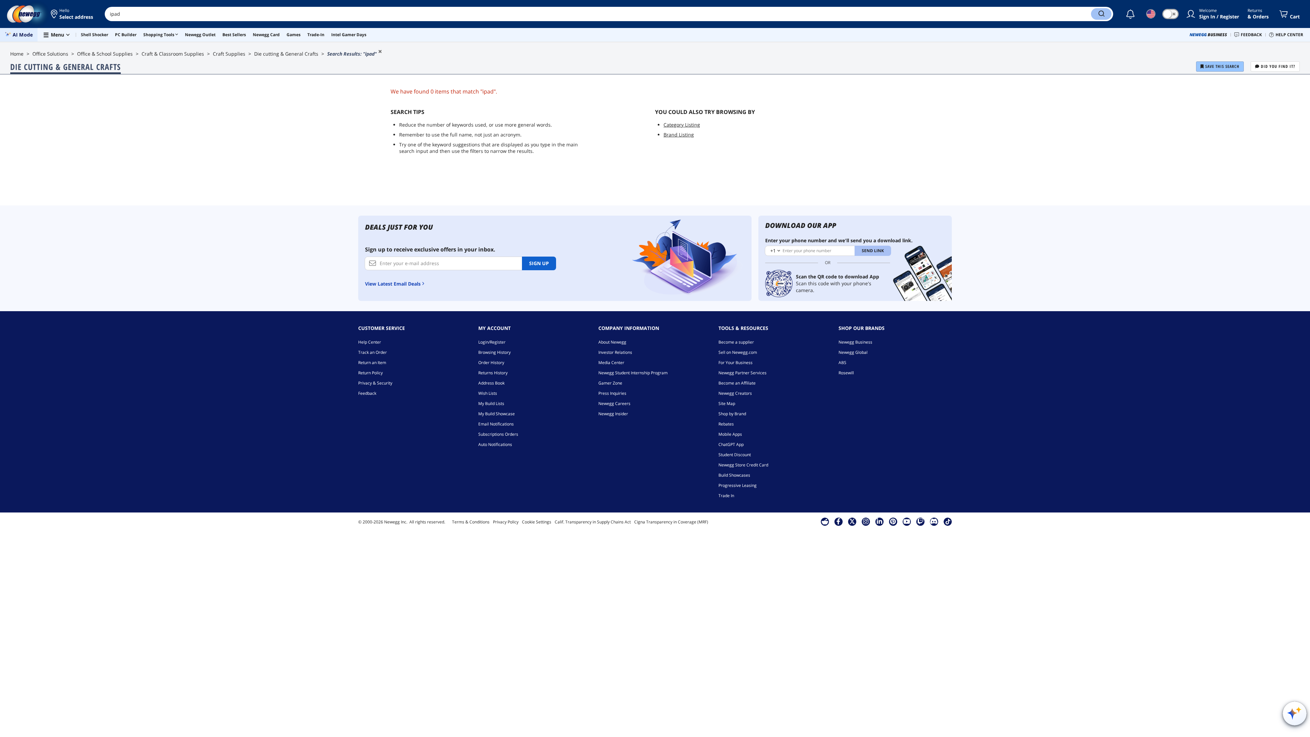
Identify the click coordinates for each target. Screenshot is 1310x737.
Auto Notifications (495, 444)
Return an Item (372, 362)
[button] (72, 14)
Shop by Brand (732, 414)
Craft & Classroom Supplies (173, 53)
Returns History (493, 373)
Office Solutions (50, 53)
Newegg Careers (614, 403)
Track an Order (372, 352)
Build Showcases (734, 475)
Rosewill (846, 373)
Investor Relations (615, 352)
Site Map (726, 403)
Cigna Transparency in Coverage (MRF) (671, 522)
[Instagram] (866, 521)
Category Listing (682, 124)
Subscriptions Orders (498, 434)
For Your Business (735, 362)
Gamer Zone (610, 383)
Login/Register (492, 342)
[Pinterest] (893, 521)
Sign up (539, 263)
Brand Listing (679, 134)
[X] (852, 521)
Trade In (726, 495)
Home (17, 53)
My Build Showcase (496, 414)
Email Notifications (496, 424)
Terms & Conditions (471, 522)
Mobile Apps (730, 434)
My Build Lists (491, 403)
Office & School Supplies (105, 53)
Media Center (611, 362)
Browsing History (494, 352)
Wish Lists (487, 393)
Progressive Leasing (737, 485)
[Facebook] (838, 521)
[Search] (1101, 14)
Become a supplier (736, 342)
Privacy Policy (506, 522)
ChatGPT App (731, 444)
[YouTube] (906, 521)
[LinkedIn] (879, 521)
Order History (491, 362)
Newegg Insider (613, 414)
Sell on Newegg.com (737, 352)
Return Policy (370, 373)
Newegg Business (855, 342)
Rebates (726, 424)
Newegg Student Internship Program (633, 373)
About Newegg (612, 342)
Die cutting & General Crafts (286, 53)
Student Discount (734, 455)
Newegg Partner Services (742, 373)
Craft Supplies (229, 53)
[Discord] (934, 521)
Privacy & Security (375, 383)
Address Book (491, 383)
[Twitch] (920, 521)
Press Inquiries (612, 393)
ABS (842, 362)
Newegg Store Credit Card (743, 465)
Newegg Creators (735, 393)
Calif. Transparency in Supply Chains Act (593, 522)
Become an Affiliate (737, 383)
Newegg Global (853, 352)
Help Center (369, 342)
